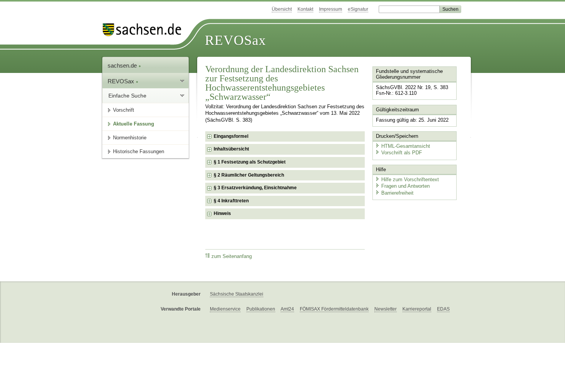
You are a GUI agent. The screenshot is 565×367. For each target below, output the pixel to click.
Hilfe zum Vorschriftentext (410, 179)
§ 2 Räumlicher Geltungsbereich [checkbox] (249, 175)
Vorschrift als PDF (401, 152)
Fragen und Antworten (405, 186)
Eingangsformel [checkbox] (231, 136)
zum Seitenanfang (231, 256)
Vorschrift (123, 110)
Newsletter (385, 309)
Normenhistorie (129, 138)
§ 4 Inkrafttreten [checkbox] (231, 200)
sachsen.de (123, 65)
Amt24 (287, 309)
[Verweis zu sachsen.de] (145, 29)
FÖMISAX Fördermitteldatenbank (334, 309)
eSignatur (358, 9)
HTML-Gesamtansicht (405, 146)
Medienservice (225, 309)
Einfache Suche (127, 96)
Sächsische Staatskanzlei (236, 294)
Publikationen (260, 309)
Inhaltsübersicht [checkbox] (231, 149)
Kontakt (305, 9)
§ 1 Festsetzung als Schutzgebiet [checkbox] (250, 162)
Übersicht (282, 9)
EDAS (443, 309)
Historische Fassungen (138, 151)
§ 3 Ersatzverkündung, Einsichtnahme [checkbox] (255, 187)
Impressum (330, 9)
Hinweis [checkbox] (222, 213)
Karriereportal (416, 309)
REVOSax (235, 40)
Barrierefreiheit (397, 193)
